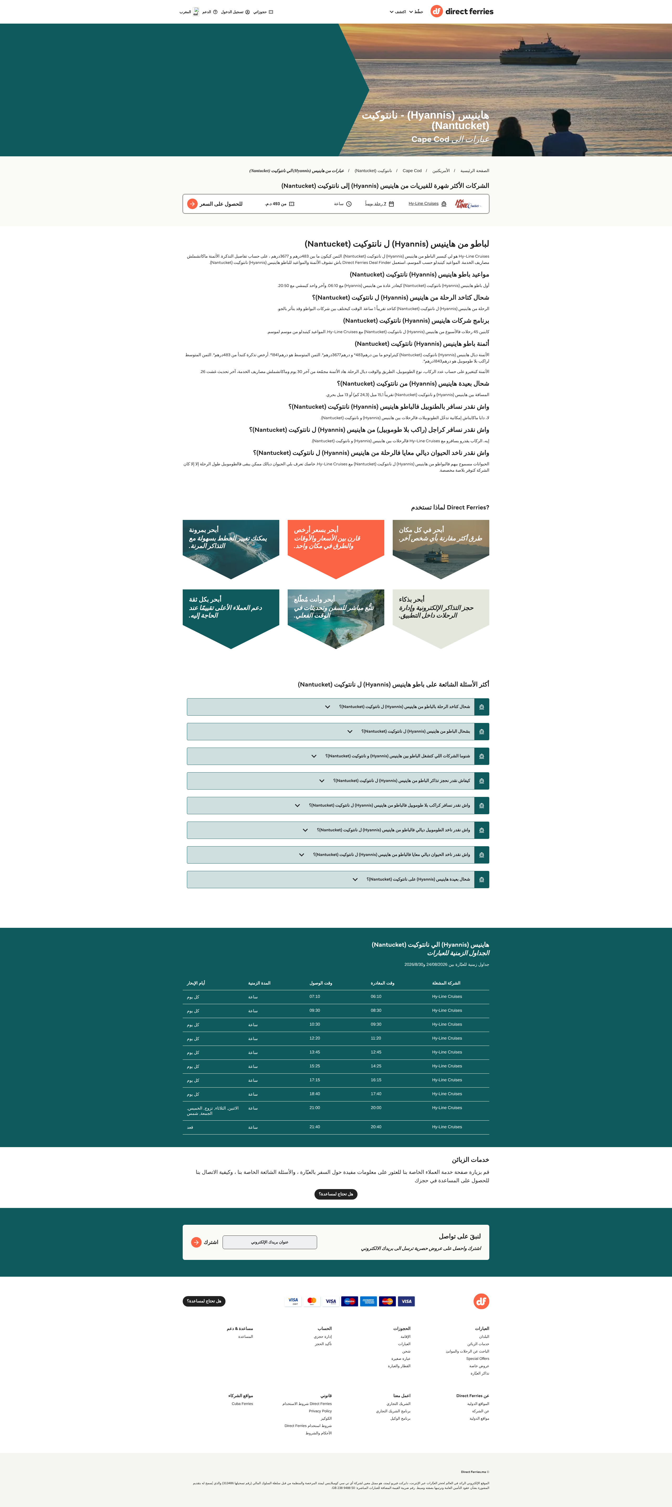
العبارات (404, 1344)
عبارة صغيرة (401, 1358)
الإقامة (406, 1336)
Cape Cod (412, 171)
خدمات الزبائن (478, 1344)
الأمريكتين (441, 171)
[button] (338, 707)
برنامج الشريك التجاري (393, 1411)
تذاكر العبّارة (480, 1373)
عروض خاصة (479, 1366)
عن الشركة (480, 1411)
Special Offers (477, 1358)
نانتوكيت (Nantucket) (373, 171)
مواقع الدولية (479, 1418)
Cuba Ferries (242, 1404)
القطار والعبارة (399, 1366)
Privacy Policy (320, 1411)
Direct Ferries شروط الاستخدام (307, 1404)
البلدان (484, 1336)
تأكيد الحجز (323, 1344)
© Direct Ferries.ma (475, 1472)
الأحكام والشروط (319, 1433)
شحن (406, 1351)
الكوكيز (326, 1418)
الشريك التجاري (399, 1404)
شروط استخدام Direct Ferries (308, 1426)
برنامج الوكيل (400, 1418)
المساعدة (245, 1336)
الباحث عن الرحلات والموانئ (468, 1351)
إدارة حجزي (323, 1336)
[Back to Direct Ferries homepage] (462, 12)
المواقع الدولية (478, 1404)
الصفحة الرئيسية (474, 171)
